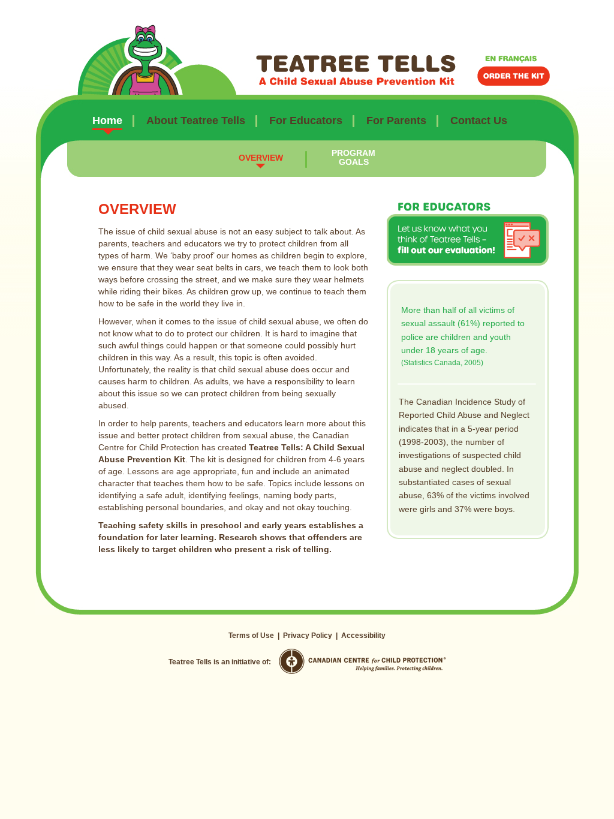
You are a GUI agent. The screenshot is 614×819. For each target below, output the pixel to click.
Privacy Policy (307, 635)
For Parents (396, 121)
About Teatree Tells (195, 121)
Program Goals (353, 157)
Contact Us (478, 121)
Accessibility (363, 635)
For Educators (305, 121)
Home (107, 121)
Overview (261, 157)
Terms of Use (251, 635)
